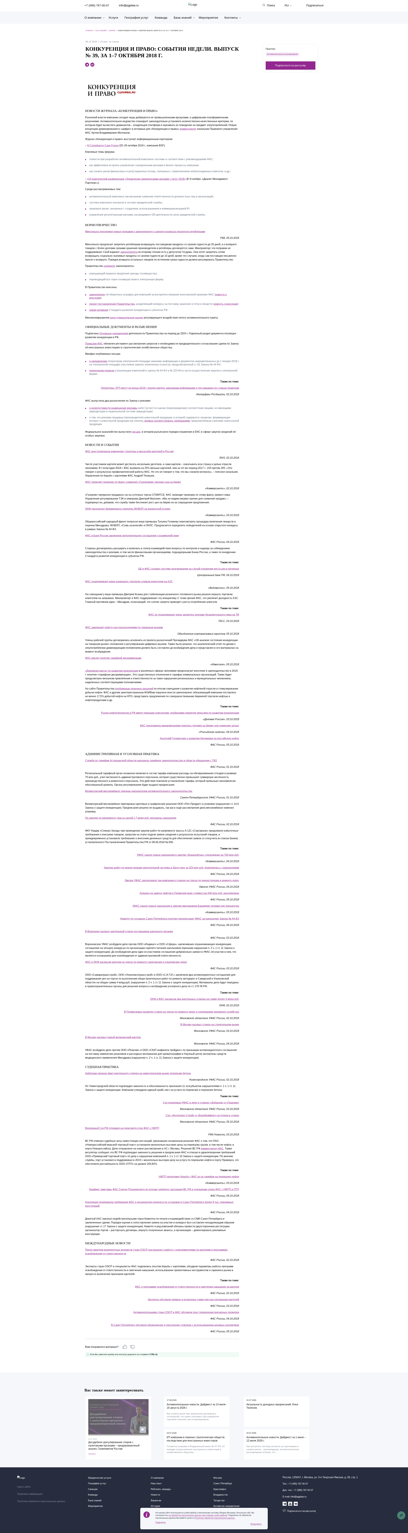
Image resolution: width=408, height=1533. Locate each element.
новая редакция (98, 310)
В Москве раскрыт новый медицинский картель (113, 1037)
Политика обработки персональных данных (41, 1501)
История (155, 1506)
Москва (217, 1477)
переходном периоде (101, 370)
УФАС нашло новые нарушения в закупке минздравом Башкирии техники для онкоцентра (185, 906)
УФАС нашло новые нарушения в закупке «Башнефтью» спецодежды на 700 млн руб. (188, 855)
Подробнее (160, 1522)
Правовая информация (29, 1494)
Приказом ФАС (94, 343)
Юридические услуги (99, 1477)
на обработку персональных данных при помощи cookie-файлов (198, 1515)
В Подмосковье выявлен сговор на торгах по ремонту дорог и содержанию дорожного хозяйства (181, 1011)
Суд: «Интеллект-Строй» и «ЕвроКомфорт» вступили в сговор (202, 1115)
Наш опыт (156, 1483)
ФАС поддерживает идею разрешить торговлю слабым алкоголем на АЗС (129, 581)
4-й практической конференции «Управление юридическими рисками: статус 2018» (136, 179)
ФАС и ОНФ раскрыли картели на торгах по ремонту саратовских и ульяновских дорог (136, 962)
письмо (136, 431)
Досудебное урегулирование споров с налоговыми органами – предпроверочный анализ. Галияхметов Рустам (113, 1445)
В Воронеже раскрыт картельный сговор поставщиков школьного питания (129, 931)
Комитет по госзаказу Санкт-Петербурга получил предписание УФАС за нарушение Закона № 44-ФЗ (179, 918)
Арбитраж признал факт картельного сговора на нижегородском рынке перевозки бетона (138, 1073)
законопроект (97, 294)
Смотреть (92, 1454)
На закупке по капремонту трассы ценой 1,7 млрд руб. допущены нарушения (130, 818)
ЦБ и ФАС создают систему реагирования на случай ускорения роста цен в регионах (188, 568)
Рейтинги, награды (161, 1489)
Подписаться (315, 5)
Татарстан (219, 1500)
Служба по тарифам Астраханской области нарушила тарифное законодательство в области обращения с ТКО (151, 760)
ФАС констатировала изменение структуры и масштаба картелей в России (129, 451)
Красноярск (219, 1489)
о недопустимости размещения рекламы (113, 408)
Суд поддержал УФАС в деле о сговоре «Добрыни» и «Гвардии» (201, 1102)
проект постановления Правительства (112, 304)
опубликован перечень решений (134, 688)
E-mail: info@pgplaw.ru (294, 1496)
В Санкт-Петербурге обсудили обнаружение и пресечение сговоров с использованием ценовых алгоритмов (175, 1325)
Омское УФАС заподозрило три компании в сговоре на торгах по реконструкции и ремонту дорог (182, 880)
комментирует (188, 129)
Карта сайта (23, 1486)
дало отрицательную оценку (126, 317)
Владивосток (220, 1494)
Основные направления (113, 333)
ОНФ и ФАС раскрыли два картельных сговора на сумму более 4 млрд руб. (194, 999)
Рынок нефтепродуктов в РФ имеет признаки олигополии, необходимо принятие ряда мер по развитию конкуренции (170, 712)
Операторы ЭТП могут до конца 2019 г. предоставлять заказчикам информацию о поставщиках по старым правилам (170, 388)
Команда (161, 17)
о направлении (98, 361)
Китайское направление (226, 1506)
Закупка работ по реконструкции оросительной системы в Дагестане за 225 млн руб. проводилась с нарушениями (171, 867)
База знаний (183, 17)
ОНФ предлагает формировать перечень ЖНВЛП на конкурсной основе (127, 508)
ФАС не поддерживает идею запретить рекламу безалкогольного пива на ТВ (193, 614)
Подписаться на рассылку (290, 65)
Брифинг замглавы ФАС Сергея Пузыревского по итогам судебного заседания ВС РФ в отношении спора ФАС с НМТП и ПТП (164, 1189)
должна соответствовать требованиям (167, 420)
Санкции (92, 1489)
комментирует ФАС (212, 1148)
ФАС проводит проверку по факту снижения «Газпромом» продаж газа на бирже (133, 482)
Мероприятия (208, 17)
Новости (155, 1494)
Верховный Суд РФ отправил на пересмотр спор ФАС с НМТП (122, 1128)
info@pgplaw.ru (129, 5)
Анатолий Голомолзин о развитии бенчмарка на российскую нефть (199, 738)
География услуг (136, 17)
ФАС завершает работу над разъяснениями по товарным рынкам (124, 627)
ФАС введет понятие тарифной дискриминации (113, 658)
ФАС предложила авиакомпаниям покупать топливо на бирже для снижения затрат (189, 725)
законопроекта (129, 252)
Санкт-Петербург (222, 1483)
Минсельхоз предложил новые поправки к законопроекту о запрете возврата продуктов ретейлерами (145, 231)
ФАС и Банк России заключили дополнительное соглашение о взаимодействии (132, 535)
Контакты (231, 17)
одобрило (109, 266)
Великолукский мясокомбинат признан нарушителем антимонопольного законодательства (138, 791)
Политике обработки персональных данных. (215, 1518)
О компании (92, 17)
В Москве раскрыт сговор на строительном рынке (209, 1024)
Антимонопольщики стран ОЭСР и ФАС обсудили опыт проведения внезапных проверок (186, 1312)
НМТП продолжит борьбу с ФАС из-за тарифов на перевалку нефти (199, 1176)
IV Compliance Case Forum (103, 145)
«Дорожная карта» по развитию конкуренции (111, 670)
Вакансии (156, 1500)
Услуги (113, 17)
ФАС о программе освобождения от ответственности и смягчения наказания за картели (187, 1286)
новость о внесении (225, 304)
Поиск (271, 5)
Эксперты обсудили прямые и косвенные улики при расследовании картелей (193, 1299)
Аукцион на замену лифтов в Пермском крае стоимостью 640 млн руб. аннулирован (189, 893)
